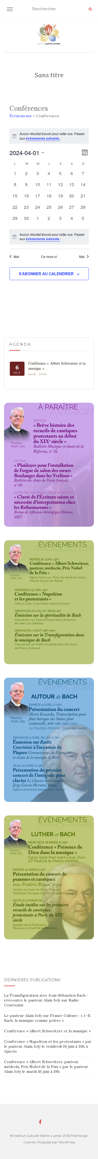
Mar (16, 256)
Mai (82, 256)
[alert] (49, 236)
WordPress (66, 1142)
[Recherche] (90, 9)
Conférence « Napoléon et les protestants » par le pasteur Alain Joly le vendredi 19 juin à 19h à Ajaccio (47, 1046)
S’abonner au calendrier (46, 273)
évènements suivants (43, 138)
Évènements (21, 115)
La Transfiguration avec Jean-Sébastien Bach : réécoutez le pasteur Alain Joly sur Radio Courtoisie (45, 1000)
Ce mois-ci (49, 256)
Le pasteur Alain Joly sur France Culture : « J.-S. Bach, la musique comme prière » (47, 1018)
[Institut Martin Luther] (49, 34)
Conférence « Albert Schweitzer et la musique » (47, 1031)
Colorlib (29, 1142)
